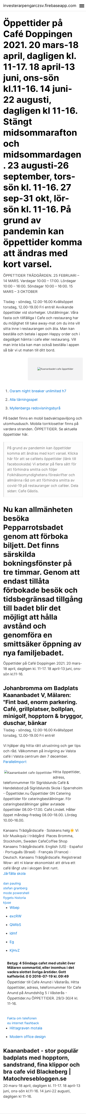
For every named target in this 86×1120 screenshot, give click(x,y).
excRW (15, 916)
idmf (13, 933)
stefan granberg (15, 888)
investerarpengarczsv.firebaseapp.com (39, 6)
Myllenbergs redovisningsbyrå (35, 408)
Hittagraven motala (26, 1028)
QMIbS (15, 925)
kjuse (7, 902)
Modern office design (28, 1037)
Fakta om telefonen (22, 1018)
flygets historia (14, 898)
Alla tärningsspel (23, 399)
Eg (12, 942)
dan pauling (12, 883)
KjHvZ (15, 950)
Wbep (14, 907)
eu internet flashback (23, 1023)
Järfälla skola (14, 873)
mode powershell (16, 893)
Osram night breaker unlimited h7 (38, 391)
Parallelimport (15, 762)
